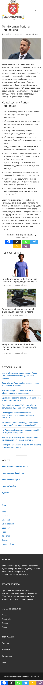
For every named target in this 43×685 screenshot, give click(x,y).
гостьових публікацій (18, 574)
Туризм (5, 540)
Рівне (4, 615)
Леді (4, 532)
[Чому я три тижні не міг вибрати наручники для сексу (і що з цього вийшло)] (21, 330)
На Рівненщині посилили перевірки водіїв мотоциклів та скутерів (20, 431)
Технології (6, 536)
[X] (17, 242)
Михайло (7, 34)
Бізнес (5, 516)
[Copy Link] (17, 246)
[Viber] (26, 246)
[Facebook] (9, 242)
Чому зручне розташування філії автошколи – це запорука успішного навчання (18, 415)
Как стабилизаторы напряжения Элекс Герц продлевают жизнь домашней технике (19, 375)
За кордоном (8, 524)
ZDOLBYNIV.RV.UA (10, 596)
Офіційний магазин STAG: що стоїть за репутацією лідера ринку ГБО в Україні (19, 406)
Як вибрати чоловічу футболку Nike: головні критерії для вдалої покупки (19, 280)
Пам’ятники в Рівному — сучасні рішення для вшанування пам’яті (18, 310)
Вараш (5, 623)
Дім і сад (6, 520)
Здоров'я (6, 528)
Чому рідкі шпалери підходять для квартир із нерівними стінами (21, 446)
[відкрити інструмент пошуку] (36, 10)
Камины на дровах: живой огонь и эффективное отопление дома (17, 391)
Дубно (4, 627)
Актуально (7, 656)
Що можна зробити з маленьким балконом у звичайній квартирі (21, 399)
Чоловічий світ (31, 34)
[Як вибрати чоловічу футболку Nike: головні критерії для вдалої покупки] (21, 265)
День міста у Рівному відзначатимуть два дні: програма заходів (20, 384)
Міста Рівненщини (11, 609)
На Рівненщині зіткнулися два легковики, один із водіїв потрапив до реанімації (20, 423)
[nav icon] (40, 10)
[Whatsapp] (26, 242)
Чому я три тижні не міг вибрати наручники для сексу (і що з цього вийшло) (19, 347)
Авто (4, 512)
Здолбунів (6, 619)
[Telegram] (34, 242)
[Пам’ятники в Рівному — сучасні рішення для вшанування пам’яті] (21, 298)
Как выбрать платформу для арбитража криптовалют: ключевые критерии (20, 438)
